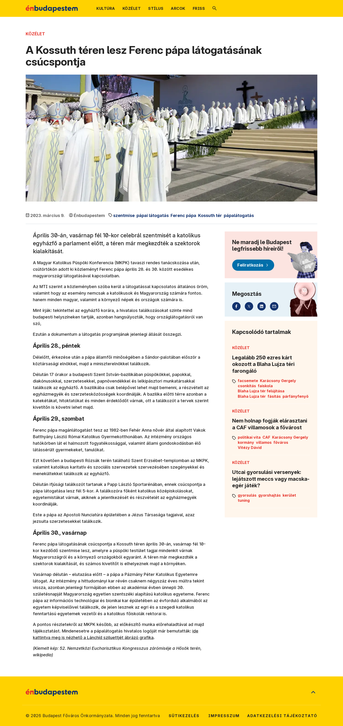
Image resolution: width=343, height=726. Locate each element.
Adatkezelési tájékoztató (282, 715)
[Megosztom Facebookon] (236, 306)
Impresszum (224, 715)
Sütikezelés (184, 715)
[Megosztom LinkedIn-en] (261, 306)
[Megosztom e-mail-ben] (274, 306)
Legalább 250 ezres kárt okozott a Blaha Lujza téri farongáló (263, 364)
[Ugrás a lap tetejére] (313, 692)
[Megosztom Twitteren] (249, 306)
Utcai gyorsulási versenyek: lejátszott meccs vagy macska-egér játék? (270, 478)
